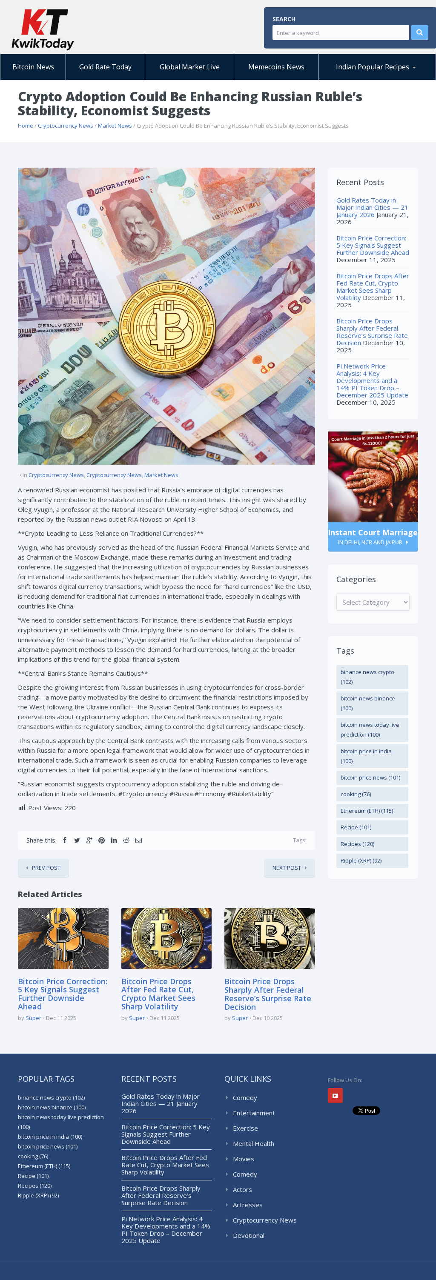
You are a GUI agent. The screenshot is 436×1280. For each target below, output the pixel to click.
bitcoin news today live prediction (370, 729)
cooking (356, 794)
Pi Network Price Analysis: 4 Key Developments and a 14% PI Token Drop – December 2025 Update (372, 380)
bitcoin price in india (366, 756)
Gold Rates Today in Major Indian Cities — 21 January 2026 (372, 207)
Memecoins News (276, 66)
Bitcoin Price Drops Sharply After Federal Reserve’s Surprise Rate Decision (267, 993)
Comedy (245, 1097)
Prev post (46, 867)
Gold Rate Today (105, 66)
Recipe (356, 827)
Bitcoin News (33, 66)
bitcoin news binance (368, 703)
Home (25, 125)
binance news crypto (367, 677)
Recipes (357, 844)
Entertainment (254, 1113)
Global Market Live (190, 66)
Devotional (248, 1235)
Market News (115, 125)
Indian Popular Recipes (372, 66)
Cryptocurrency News (65, 125)
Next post (286, 867)
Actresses (248, 1204)
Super (33, 1018)
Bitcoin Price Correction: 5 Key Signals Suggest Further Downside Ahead (62, 993)
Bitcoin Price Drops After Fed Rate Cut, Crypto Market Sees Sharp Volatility (158, 993)
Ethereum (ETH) (367, 810)
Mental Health (253, 1143)
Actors (242, 1189)
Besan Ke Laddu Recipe (364, 78)
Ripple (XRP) (361, 860)
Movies (243, 1158)
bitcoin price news (370, 777)
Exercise (245, 1128)
